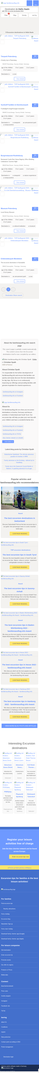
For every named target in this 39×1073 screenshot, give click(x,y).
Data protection (5, 1037)
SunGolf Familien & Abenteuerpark (14, 105)
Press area (4, 991)
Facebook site (5, 1006)
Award (20, 513)
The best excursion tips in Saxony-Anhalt (19, 590)
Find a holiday (5, 914)
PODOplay (8, 792)
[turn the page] (34, 44)
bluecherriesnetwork (7, 986)
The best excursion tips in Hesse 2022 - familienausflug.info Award (19, 666)
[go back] (5, 44)
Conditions (4, 1027)
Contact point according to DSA (10, 1042)
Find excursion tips (7, 903)
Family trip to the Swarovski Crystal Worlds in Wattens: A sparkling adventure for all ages (19, 467)
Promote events (6, 960)
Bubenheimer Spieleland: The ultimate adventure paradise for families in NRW (19, 455)
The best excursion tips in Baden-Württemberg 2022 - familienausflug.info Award (20, 628)
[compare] (2, 42)
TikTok (3, 1011)
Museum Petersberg (9, 208)
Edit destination (6, 950)
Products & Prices (6, 970)
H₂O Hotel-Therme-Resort (31, 766)
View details (20, 79)
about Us (4, 1022)
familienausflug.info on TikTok (12, 434)
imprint (3, 1032)
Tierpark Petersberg (9, 56)
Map (14, 15)
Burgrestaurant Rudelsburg (12, 156)
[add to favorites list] (2, 37)
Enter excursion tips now (20, 857)
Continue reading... (20, 533)
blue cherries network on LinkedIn (13, 438)
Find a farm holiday (7, 929)
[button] (3, 289)
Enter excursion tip (7, 955)
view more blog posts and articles (20, 726)
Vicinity (24, 15)
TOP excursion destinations (20, 550)
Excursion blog (5, 919)
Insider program (6, 996)
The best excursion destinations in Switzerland (19, 519)
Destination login (8, 1057)
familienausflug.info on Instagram (13, 392)
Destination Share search (13, 295)
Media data (4, 975)
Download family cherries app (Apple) (12, 939)
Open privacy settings (22, 868)
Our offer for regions (7, 965)
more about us (8, 441)
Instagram (4, 1001)
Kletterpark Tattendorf (31, 795)
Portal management (7, 1047)
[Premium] (34, 744)
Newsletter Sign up (7, 924)
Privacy (11, 868)
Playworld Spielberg (19, 795)
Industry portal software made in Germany (13, 1067)
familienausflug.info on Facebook (13, 395)
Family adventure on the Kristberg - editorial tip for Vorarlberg (19, 461)
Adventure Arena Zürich (7, 766)
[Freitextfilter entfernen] (29, 3)
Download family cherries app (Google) (12, 934)
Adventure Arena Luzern (19, 766)
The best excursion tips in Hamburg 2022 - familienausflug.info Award (19, 702)
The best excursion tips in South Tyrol (20, 555)
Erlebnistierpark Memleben (11, 259)
